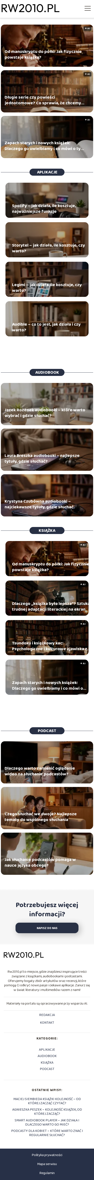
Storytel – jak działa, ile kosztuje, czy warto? (48, 248)
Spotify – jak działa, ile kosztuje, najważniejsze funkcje (44, 208)
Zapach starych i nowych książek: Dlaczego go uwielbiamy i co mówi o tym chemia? (44, 146)
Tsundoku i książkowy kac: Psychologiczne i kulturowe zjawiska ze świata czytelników (51, 646)
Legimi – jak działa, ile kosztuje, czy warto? (47, 287)
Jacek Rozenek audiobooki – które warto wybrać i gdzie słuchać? (45, 413)
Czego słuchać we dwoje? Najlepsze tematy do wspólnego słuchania (41, 817)
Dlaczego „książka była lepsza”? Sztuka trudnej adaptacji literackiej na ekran (51, 606)
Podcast (47, 730)
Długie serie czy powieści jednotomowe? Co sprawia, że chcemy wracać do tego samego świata (43, 100)
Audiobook (47, 372)
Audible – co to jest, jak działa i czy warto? (46, 327)
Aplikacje (47, 172)
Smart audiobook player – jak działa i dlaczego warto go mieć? (47, 1122)
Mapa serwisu (47, 1164)
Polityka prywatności (47, 1155)
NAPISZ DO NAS (47, 928)
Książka (47, 530)
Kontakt (47, 1023)
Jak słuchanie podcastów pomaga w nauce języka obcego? (40, 862)
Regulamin (47, 1173)
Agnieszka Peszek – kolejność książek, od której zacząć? (47, 1112)
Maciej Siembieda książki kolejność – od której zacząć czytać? (47, 1101)
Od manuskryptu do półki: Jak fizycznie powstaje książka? (43, 54)
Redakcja (47, 1015)
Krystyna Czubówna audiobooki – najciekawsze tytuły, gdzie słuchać (39, 504)
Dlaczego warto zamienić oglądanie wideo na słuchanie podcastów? (40, 771)
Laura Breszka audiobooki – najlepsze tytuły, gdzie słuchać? (42, 458)
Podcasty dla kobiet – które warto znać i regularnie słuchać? (47, 1133)
